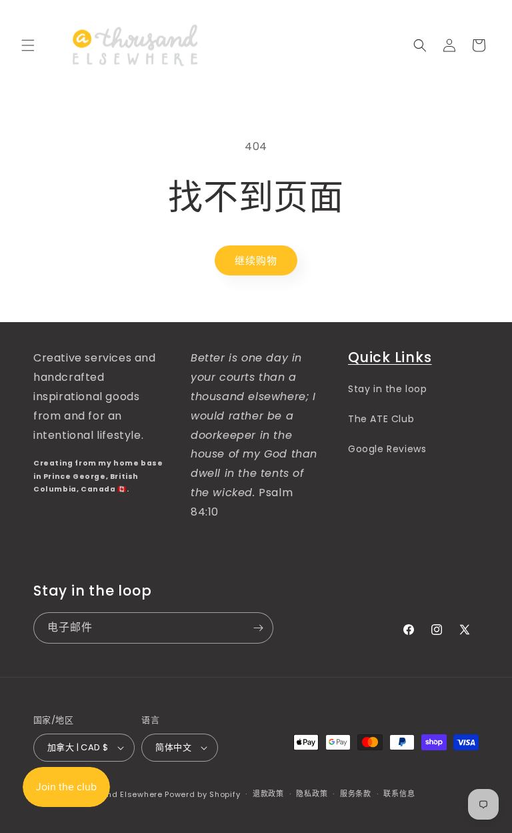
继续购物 (256, 260)
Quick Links (390, 357)
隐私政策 (311, 793)
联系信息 (399, 793)
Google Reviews (387, 449)
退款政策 (268, 793)
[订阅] (258, 628)
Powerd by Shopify (202, 794)
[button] (28, 45)
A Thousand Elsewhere (116, 794)
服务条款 (355, 793)
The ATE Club (381, 419)
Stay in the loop (387, 388)
